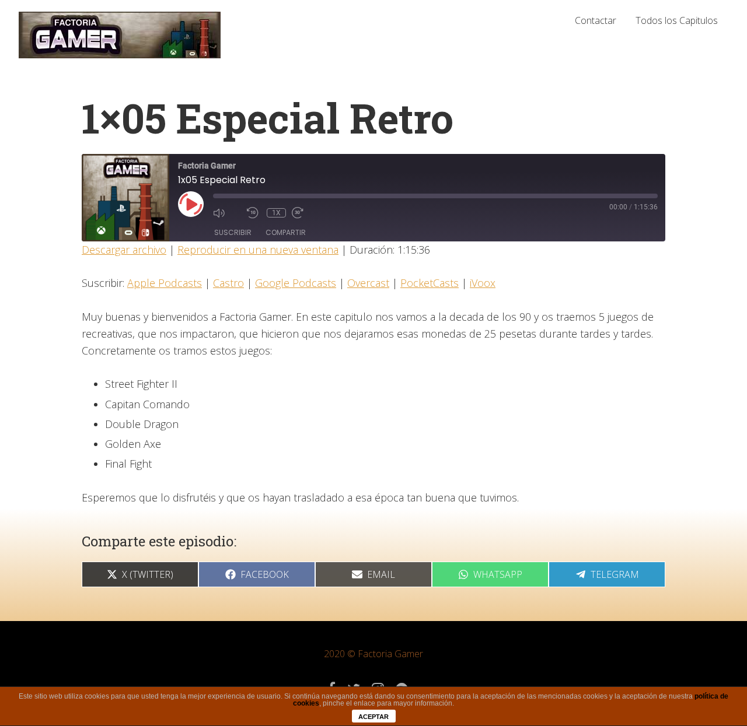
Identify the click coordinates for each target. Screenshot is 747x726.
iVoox (482, 283)
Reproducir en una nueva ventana (257, 250)
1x (276, 213)
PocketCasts (429, 283)
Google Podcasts (295, 283)
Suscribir (233, 232)
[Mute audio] (227, 213)
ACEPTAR (373, 716)
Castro (228, 283)
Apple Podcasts (164, 283)
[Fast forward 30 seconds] (306, 213)
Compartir (286, 232)
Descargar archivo (124, 250)
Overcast (368, 283)
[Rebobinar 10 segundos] (254, 213)
